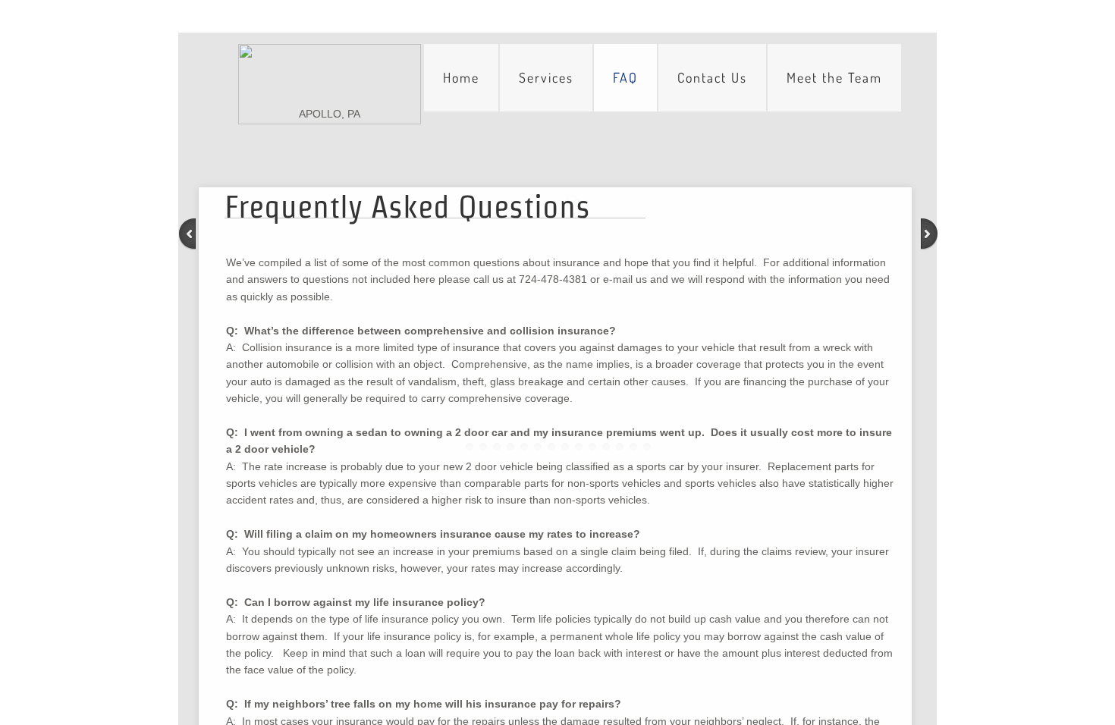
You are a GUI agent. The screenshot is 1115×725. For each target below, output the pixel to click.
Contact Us (712, 77)
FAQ (625, 77)
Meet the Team (834, 77)
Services (546, 77)
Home (461, 77)
